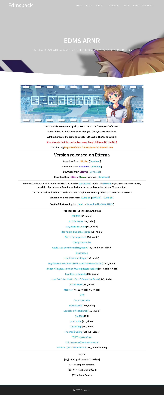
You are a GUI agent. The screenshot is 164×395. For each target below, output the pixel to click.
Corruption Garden (82, 242)
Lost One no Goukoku (76, 273)
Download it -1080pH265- (100, 204)
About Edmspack (143, 5)
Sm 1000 (79, 315)
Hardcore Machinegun (76, 258)
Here (80, 204)
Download (95, 161)
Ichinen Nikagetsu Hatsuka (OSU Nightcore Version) (72, 268)
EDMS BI (85, 197)
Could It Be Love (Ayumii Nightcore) (70, 247)
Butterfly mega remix (76, 237)
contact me (85, 183)
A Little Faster (76, 221)
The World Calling (73, 331)
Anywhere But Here (76, 226)
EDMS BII (96, 197)
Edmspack (20, 5)
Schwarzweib (75, 305)
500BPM (76, 215)
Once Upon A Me (82, 300)
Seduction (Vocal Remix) (76, 310)
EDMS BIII (108, 197)
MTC (82, 294)
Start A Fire (76, 321)
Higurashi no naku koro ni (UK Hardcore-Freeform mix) (75, 263)
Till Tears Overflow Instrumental (81, 342)
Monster (68, 289)
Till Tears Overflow (81, 337)
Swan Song (76, 326)
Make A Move (75, 284)
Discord (107, 183)
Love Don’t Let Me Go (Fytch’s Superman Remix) (76, 279)
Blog (89, 5)
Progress (113, 5)
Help (126, 5)
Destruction (82, 252)
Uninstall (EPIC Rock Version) (71, 347)
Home (79, 5)
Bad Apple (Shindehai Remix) (76, 231)
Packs (99, 5)
